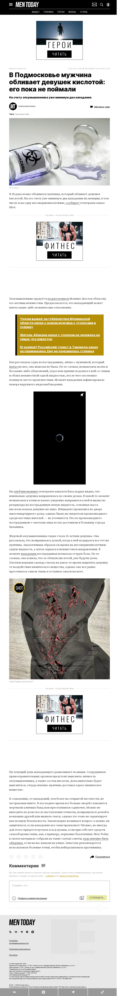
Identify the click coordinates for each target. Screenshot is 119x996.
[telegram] (21, 932)
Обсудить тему (102, 107)
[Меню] (11, 4)
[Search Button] (101, 4)
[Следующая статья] (59, 908)
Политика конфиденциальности (19, 941)
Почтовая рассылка (94, 4)
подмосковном (59, 299)
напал (13, 367)
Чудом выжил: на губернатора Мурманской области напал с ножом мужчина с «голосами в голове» (58, 323)
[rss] (10, 932)
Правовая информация (19, 949)
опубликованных (26, 491)
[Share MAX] (43, 992)
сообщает (73, 203)
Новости (21, 69)
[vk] (16, 932)
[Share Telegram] (73, 992)
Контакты (13, 955)
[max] (32, 932)
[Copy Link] (102, 992)
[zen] (27, 932)
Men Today (27, 4)
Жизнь (12, 69)
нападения (29, 554)
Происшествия (22, 114)
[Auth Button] (108, 4)
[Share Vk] (14, 992)
